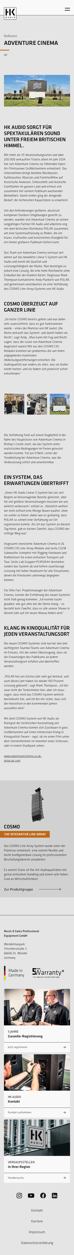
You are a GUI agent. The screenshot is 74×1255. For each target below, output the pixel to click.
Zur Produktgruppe (18, 889)
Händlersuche (16, 1178)
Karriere (37, 1221)
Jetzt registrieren (17, 1047)
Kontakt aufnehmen (19, 1112)
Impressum (37, 1232)
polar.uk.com (12, 760)
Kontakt (37, 1210)
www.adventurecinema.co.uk (23, 756)
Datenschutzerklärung (37, 1243)
